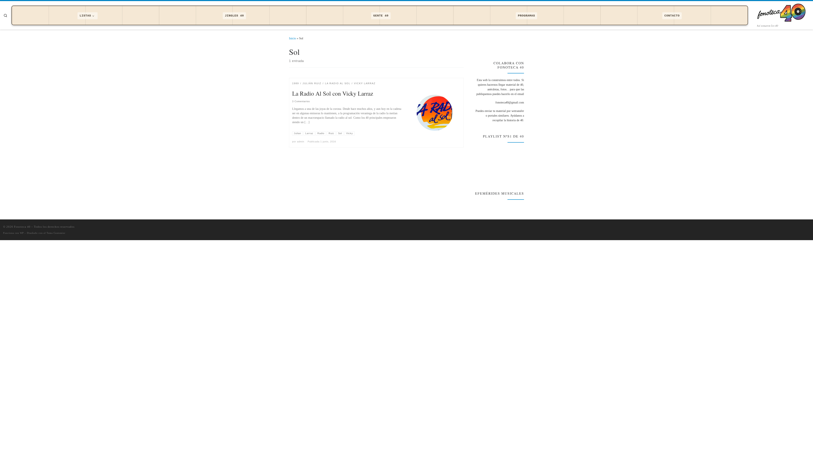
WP (22, 233)
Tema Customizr (56, 233)
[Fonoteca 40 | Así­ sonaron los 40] (783, 12)
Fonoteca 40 (22, 226)
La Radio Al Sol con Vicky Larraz (332, 93)
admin (300, 141)
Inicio (292, 38)
